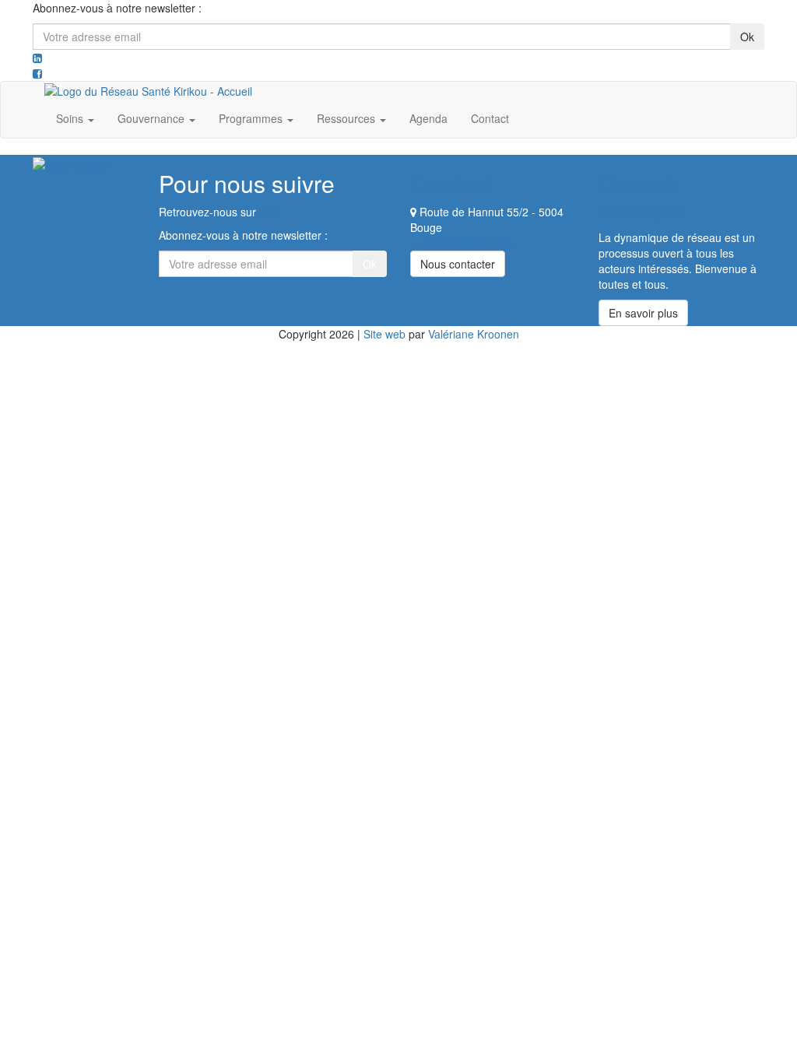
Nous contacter (457, 264)
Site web (384, 334)
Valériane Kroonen (473, 334)
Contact (490, 118)
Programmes (252, 118)
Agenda (428, 118)
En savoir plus (643, 313)
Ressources (347, 118)
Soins (71, 118)
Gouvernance (153, 118)
